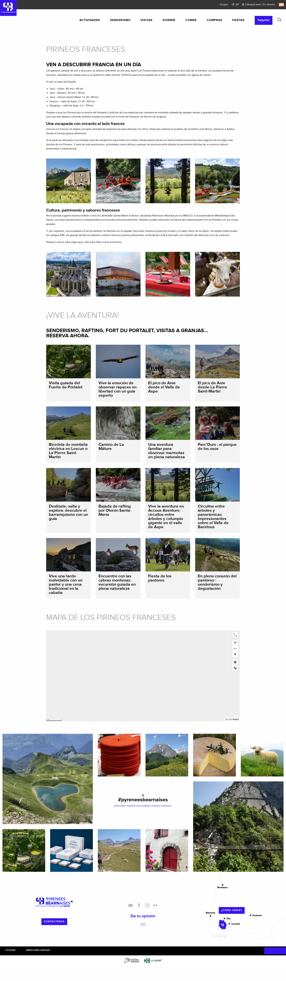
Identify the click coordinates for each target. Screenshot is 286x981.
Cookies (10, 950)
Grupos (224, 4)
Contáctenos (54, 921)
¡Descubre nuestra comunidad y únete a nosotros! (143, 805)
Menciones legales (38, 950)
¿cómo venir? (231, 910)
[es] (281, 4)
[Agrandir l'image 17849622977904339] (119, 850)
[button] (279, 20)
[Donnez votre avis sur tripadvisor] (143, 925)
